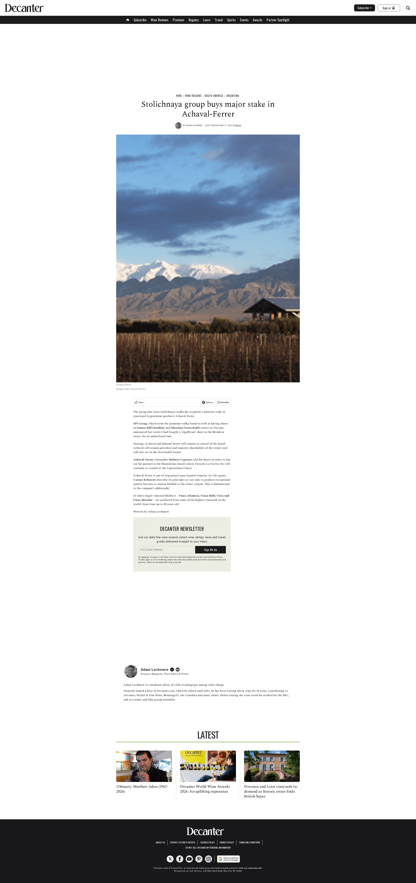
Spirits (231, 19)
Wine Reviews (159, 19)
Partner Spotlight (278, 19)
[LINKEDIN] (178, 669)
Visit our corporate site (250, 868)
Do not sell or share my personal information (208, 847)
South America (214, 96)
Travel (219, 19)
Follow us (209, 402)
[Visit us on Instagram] (208, 859)
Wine (179, 96)
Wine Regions (193, 96)
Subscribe (363, 8)
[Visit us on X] (170, 859)
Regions (194, 19)
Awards (257, 19)
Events (244, 19)
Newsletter (225, 402)
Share (141, 402)
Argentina (232, 96)
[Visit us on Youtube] (189, 859)
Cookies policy (207, 842)
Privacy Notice (217, 557)
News (238, 125)
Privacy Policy (227, 842)
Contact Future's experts (182, 842)
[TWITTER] (173, 669)
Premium (178, 19)
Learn (206, 19)
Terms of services (170, 557)
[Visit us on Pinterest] (198, 859)
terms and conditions (249, 842)
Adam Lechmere (194, 125)
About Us (160, 842)
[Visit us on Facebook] (179, 859)
